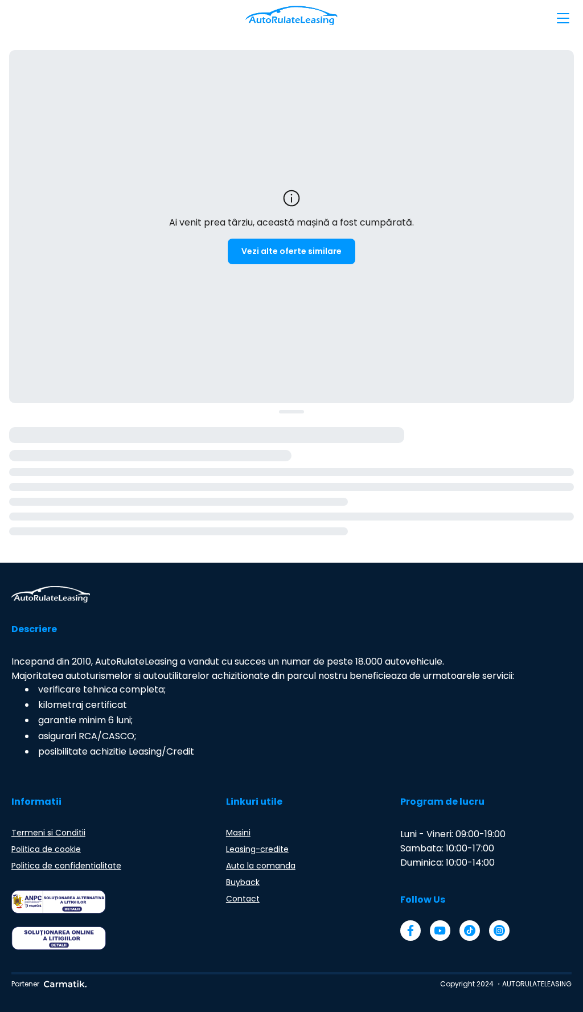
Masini (238, 832)
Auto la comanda (260, 865)
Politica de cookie (46, 849)
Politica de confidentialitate (66, 865)
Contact (243, 898)
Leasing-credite (257, 849)
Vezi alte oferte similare (291, 251)
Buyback (243, 882)
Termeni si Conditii (48, 832)
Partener (25, 984)
